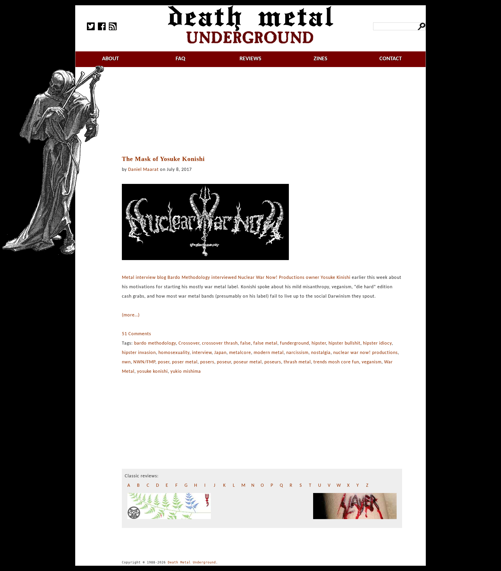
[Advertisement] (262, 111)
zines (320, 59)
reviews (250, 59)
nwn (126, 362)
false (245, 343)
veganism (371, 362)
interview (202, 352)
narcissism (297, 352)
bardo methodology (155, 343)
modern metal (269, 352)
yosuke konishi (152, 371)
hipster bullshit (344, 343)
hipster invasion (139, 352)
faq (180, 59)
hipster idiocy (377, 343)
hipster (319, 343)
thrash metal (297, 362)
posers (207, 362)
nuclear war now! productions (365, 352)
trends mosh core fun (336, 362)
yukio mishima (185, 371)
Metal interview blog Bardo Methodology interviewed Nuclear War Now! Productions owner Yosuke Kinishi (236, 277)
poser (163, 362)
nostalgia (321, 352)
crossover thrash (220, 343)
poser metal (185, 362)
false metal (265, 343)
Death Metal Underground (192, 562)
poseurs (272, 362)
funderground (294, 343)
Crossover (188, 343)
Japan (220, 352)
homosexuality (173, 352)
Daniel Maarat (143, 169)
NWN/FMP (144, 362)
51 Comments (136, 334)
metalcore (240, 352)
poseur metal (248, 362)
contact (390, 59)
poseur (224, 362)
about (110, 59)
